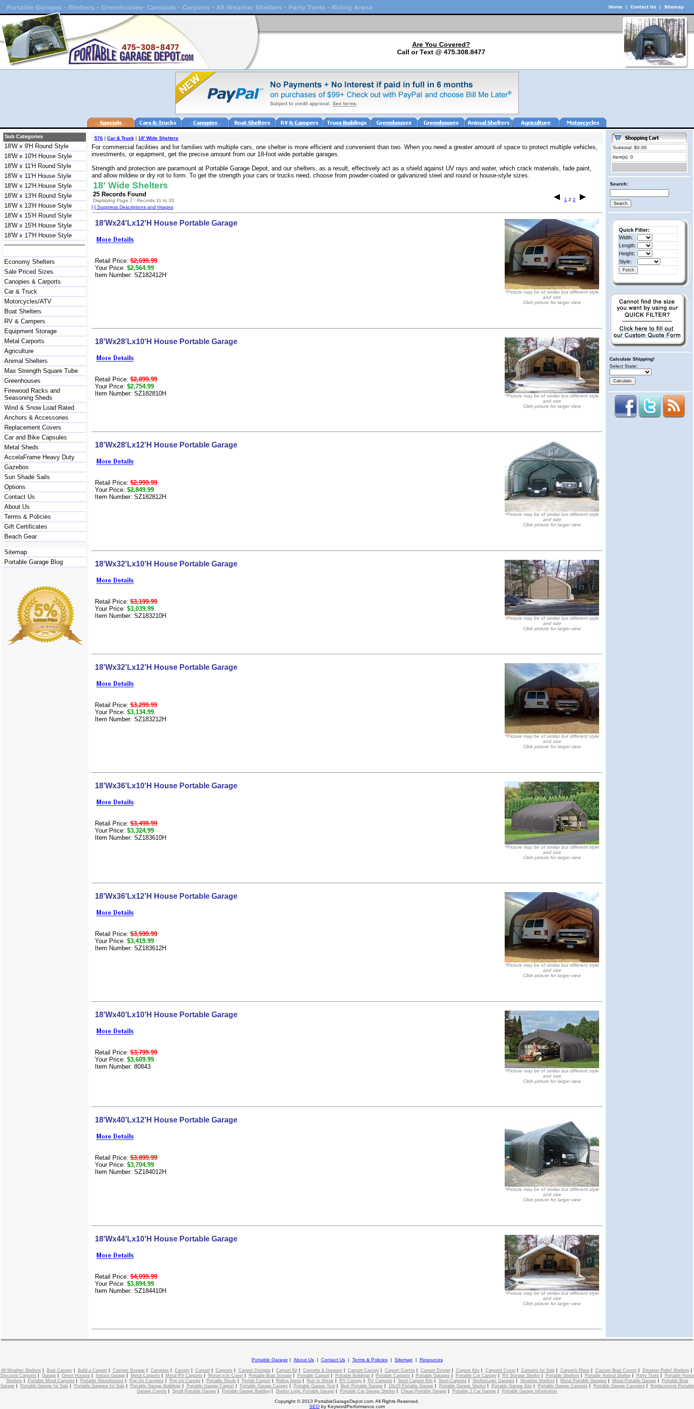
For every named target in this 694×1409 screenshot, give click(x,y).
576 (98, 138)
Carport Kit (286, 1370)
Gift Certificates (25, 526)
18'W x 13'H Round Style (38, 195)
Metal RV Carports (184, 1375)
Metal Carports (24, 341)
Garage (49, 1375)
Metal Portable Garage (634, 1380)
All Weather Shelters (21, 1370)
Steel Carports (453, 1380)
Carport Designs (254, 1370)
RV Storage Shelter (521, 1375)
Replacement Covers (32, 427)
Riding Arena (288, 1380)
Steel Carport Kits (415, 1380)
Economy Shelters (29, 261)
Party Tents (647, 1375)
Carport (202, 1370)
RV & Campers (24, 321)
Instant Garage (110, 1375)
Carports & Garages (322, 1370)
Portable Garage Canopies (619, 1386)
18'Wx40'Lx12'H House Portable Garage (166, 1120)
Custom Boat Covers (616, 1370)
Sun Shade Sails (27, 477)
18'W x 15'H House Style (38, 225)
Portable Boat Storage (270, 1375)
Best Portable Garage (362, 1386)
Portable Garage (270, 1359)
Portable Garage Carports (563, 1386)
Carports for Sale (538, 1370)
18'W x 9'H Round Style (36, 146)
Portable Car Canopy (476, 1375)
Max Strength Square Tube (41, 370)
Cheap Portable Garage (424, 1391)
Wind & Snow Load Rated (39, 407)
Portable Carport (313, 1375)
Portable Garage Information (529, 1391)
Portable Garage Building (246, 1391)
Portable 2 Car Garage (474, 1391)
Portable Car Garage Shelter (367, 1391)
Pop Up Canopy (185, 1380)
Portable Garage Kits (511, 1386)
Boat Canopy (59, 1370)
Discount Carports (18, 1375)
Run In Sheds (320, 1380)
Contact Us (19, 496)
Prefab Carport (256, 1380)
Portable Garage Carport (210, 1386)
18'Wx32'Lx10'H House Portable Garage (166, 564)
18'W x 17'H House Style (38, 235)
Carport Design (435, 1370)
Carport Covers (400, 1370)
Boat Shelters (23, 311)
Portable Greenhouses (102, 1380)
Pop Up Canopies (146, 1380)
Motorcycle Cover (225, 1375)
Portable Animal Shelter (608, 1375)
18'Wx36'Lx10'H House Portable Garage (166, 786)
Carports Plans (575, 1370)
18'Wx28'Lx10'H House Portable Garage (166, 341)
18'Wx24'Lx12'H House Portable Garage (166, 223)
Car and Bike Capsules (35, 437)
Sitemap (15, 552)
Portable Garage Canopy (264, 1386)
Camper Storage (129, 1370)
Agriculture (19, 350)
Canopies (160, 1370)
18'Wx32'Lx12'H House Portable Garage (166, 667)
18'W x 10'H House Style (38, 156)
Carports (224, 1370)
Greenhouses (22, 380)
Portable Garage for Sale (44, 1386)
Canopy (182, 1370)
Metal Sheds (21, 447)
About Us (17, 506)
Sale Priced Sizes (28, 271)
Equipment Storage (30, 331)
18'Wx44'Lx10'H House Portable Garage (166, 1239)
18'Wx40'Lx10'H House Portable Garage (166, 1015)
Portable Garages (433, 1375)
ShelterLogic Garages (494, 1380)
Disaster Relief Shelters (666, 1370)
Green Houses (76, 1375)
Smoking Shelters (537, 1380)
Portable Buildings (352, 1375)
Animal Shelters (26, 360)
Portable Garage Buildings (155, 1386)
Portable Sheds (221, 1380)
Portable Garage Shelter (462, 1386)
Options (14, 486)
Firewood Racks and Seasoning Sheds (32, 394)
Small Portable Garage (194, 1391)
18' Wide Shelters (158, 138)
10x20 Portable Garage (411, 1386)
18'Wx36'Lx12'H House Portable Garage (166, 896)
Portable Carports (393, 1375)
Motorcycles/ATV (27, 301)
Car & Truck (20, 291)
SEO (314, 1406)
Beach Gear (20, 536)
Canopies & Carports (32, 281)
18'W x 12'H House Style (38, 185)
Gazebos (16, 467)
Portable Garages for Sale (99, 1386)
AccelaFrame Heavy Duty (39, 457)
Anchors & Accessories (36, 417)
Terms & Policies (27, 516)
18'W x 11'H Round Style (37, 165)
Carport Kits (468, 1370)
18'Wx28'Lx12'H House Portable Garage (166, 445)
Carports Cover (500, 1370)
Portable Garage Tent (314, 1386)
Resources (431, 1359)
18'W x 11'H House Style (37, 175)
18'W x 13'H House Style (38, 205)
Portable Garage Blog (33, 561)
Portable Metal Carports (51, 1380)
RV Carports (380, 1380)
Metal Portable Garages (583, 1380)
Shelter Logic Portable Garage (305, 1391)
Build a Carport (92, 1370)
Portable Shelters (562, 1375)
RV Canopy (350, 1380)
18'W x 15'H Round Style (38, 215)
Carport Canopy (363, 1370)
